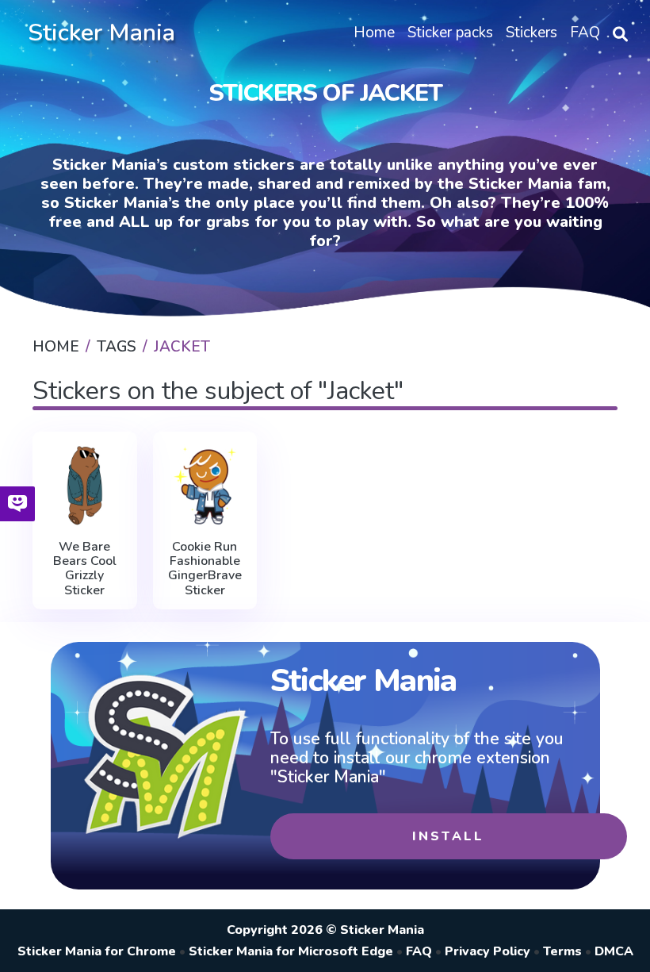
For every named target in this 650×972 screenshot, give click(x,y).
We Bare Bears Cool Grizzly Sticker (85, 569)
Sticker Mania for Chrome (96, 951)
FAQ (419, 951)
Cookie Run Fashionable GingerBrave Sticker (205, 569)
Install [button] (448, 836)
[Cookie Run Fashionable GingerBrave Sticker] (205, 486)
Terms (562, 951)
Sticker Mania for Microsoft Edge (291, 951)
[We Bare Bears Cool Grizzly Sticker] (84, 486)
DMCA (614, 951)
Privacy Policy (487, 951)
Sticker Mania (101, 33)
